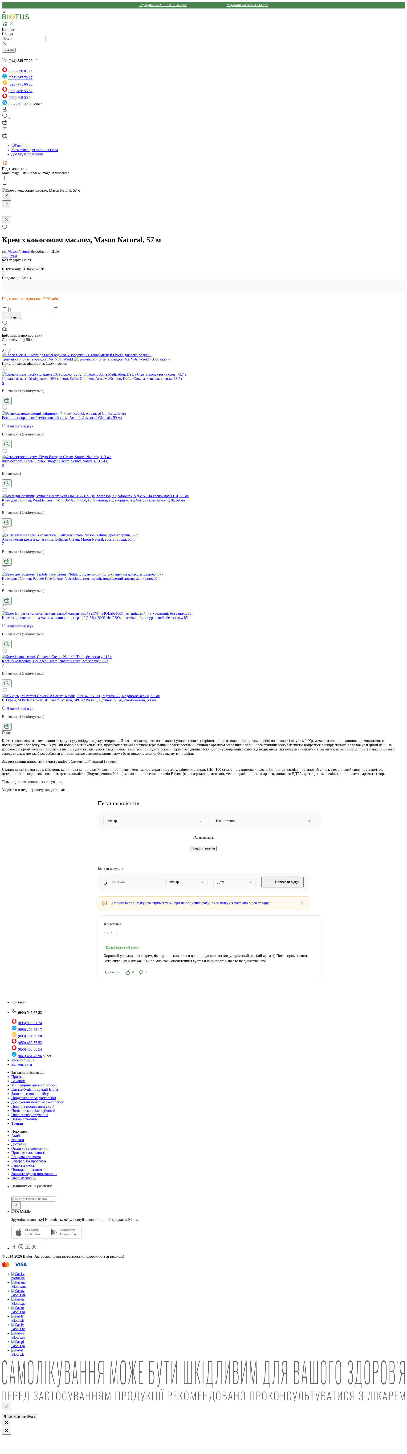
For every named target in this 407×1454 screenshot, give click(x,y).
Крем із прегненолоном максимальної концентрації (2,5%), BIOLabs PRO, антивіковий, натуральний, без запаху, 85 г (96, 618)
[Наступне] (6, 204)
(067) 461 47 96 (20, 104)
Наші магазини (23, 1178)
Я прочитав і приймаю (19, 1416)
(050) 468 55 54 (20, 97)
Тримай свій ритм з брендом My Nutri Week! (38, 359)
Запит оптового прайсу (30, 1094)
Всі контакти (21, 1064)
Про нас (17, 1077)
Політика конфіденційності (33, 1111)
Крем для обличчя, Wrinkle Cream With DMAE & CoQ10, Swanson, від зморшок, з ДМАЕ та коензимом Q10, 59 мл (93, 500)
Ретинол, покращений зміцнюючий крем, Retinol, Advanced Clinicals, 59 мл (62, 418)
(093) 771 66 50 (20, 84)
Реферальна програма (28, 1161)
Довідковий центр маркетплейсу (37, 1102)
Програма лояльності (28, 1153)
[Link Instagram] (21, 1248)
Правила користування (29, 1115)
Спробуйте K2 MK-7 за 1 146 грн (163, 5)
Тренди (17, 1123)
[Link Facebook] (14, 1248)
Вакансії (18, 1081)
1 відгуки (9, 256)
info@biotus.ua (22, 1060)
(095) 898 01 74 (20, 71)
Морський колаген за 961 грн (247, 5)
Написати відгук (286, 882)
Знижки (17, 1140)
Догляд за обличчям (27, 154)
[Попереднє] (6, 196)
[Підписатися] (16, 1205)
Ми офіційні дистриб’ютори (34, 1085)
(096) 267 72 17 (20, 78)
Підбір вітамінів (24, 1119)
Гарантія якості (23, 1165)
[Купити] (7, 401)
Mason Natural (19, 251)
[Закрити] (6, 1406)
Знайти (9, 50)
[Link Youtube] (28, 1248)
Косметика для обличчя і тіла (34, 150)
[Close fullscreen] (6, 220)
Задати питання (203, 848)
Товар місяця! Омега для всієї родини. (120, 355)
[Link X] (34, 1248)
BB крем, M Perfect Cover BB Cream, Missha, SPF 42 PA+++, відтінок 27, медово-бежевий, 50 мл (79, 700)
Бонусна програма (26, 1157)
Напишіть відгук (19, 426)
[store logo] (15, 19)
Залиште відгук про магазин (34, 1174)
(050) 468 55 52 (20, 91)
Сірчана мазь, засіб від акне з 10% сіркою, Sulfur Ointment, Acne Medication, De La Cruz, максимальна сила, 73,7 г (92, 379)
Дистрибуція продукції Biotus (35, 1089)
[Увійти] (5, 111)
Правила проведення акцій (33, 1106)
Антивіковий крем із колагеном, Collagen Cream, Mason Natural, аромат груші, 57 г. (68, 539)
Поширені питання (26, 1170)
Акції (15, 1136)
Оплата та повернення (29, 1148)
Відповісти (111, 972)
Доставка (18, 1144)
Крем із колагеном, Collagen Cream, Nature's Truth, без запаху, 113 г (55, 661)
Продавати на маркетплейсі (33, 1098)
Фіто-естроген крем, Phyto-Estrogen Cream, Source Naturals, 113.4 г (55, 461)
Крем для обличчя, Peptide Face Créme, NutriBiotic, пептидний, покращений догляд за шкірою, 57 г (81, 578)
